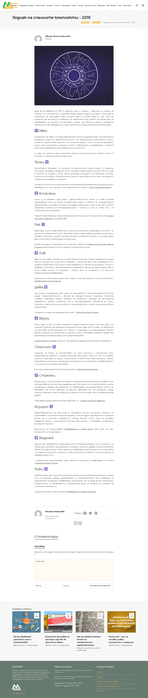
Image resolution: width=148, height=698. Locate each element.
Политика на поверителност (109, 686)
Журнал (48, 39)
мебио (22, 645)
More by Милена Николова (51, 517)
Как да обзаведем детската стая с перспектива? (22, 639)
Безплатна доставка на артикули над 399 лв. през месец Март (57, 639)
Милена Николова (90, 648)
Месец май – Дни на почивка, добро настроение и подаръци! (121, 639)
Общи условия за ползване (107, 681)
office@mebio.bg (18, 693)
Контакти (101, 691)
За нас (99, 672)
